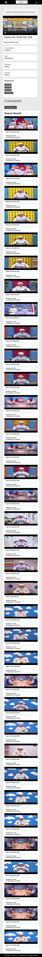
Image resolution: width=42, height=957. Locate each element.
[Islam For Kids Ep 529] (21, 170)
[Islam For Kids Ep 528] (21, 193)
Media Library (18, 12)
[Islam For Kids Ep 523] (21, 309)
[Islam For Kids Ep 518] (21, 425)
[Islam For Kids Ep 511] (21, 588)
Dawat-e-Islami (10, 12)
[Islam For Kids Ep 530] (21, 146)
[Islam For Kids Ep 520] (21, 379)
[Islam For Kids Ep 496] (21, 936)
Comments (10, 107)
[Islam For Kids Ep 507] (21, 681)
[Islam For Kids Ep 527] (21, 216)
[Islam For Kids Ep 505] (21, 727)
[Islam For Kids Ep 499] (21, 867)
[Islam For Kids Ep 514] (21, 518)
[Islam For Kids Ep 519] (21, 402)
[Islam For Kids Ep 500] (21, 844)
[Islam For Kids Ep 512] (21, 565)
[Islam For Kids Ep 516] (21, 472)
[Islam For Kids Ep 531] (21, 123)
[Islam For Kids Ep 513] (21, 541)
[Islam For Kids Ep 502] (21, 797)
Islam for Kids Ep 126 (29, 12)
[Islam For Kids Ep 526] (21, 239)
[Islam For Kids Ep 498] (21, 890)
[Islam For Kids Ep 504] (21, 751)
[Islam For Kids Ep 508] (21, 658)
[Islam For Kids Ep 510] (21, 611)
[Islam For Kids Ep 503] (21, 774)
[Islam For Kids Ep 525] (21, 263)
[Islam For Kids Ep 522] (21, 332)
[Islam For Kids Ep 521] (21, 356)
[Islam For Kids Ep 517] (21, 449)
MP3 (7, 87)
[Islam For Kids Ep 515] (21, 495)
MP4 (7, 84)
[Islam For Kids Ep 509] (21, 634)
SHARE (8, 93)
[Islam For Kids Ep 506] (21, 704)
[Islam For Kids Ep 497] (21, 913)
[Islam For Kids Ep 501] (21, 820)
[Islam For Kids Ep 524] (21, 286)
